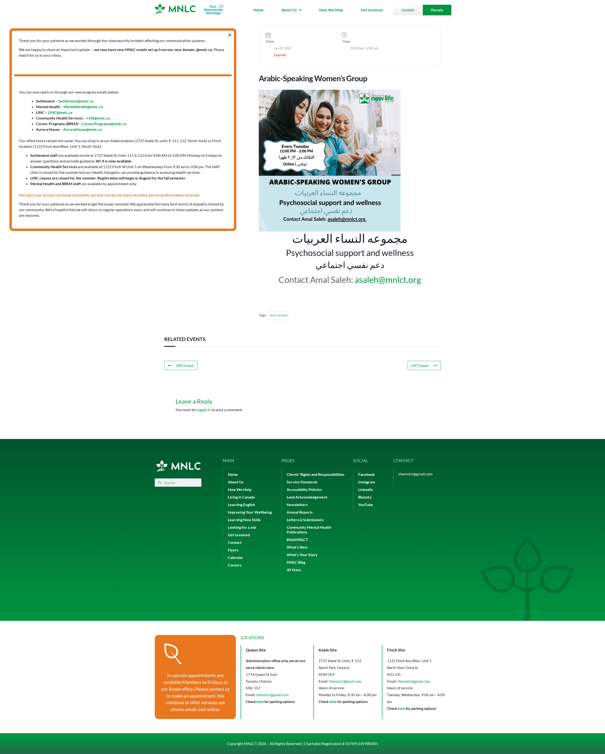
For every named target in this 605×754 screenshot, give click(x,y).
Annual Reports (300, 512)
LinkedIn (365, 489)
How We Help (331, 10)
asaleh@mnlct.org (388, 279)
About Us (289, 10)
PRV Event (185, 365)
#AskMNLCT (297, 539)
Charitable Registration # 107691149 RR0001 (341, 743)
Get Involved (372, 10)
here (260, 701)
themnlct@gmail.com (415, 474)
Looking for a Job (242, 527)
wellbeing (279, 315)
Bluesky (365, 497)
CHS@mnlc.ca (98, 118)
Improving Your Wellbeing (250, 512)
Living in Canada (241, 497)
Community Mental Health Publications (309, 529)
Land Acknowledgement (307, 497)
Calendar (235, 557)
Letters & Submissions (305, 519)
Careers (235, 565)
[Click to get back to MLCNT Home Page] (178, 466)
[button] (230, 35)
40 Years (294, 569)
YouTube (365, 504)
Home (258, 10)
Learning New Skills (244, 519)
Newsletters (297, 504)
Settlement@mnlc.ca (75, 101)
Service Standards (302, 482)
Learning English (241, 504)
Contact (234, 542)
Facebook (366, 474)
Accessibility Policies (304, 489)
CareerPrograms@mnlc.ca (104, 123)
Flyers (233, 550)
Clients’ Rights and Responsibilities (315, 474)
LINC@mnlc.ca (60, 112)
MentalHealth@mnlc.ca (83, 106)
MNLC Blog (296, 562)
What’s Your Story (302, 554)
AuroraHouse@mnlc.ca (82, 129)
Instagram (366, 482)
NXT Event (420, 365)
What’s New (297, 547)
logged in (203, 409)
